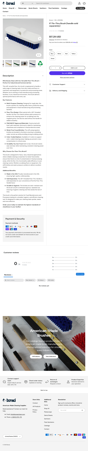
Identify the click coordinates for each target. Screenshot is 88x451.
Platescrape (22, 8)
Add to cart (74, 68)
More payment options (67, 77)
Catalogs (64, 8)
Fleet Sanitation (53, 8)
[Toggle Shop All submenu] (16, 8)
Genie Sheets (33, 8)
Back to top (44, 390)
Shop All (11, 8)
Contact (5, 11)
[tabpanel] (44, 292)
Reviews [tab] (8, 275)
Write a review (80, 274)
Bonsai (51, 20)
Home (5, 8)
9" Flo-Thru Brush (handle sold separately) (17, 15)
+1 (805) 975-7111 (16, 417)
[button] (84, 3)
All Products (36, 356)
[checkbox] (51, 280)
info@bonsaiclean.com (18, 414)
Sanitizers (43, 8)
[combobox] (46, 3)
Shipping (51, 39)
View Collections (51, 356)
